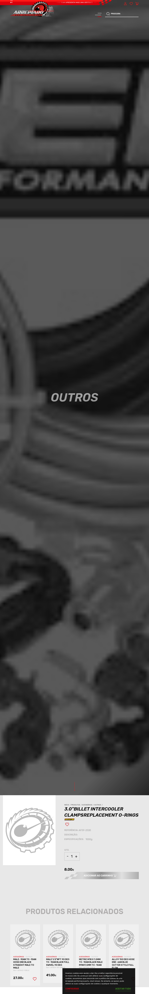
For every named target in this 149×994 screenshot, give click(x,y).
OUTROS (29, 957)
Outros (98, 805)
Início (67, 805)
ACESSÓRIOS (18, 957)
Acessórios (88, 805)
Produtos (76, 805)
